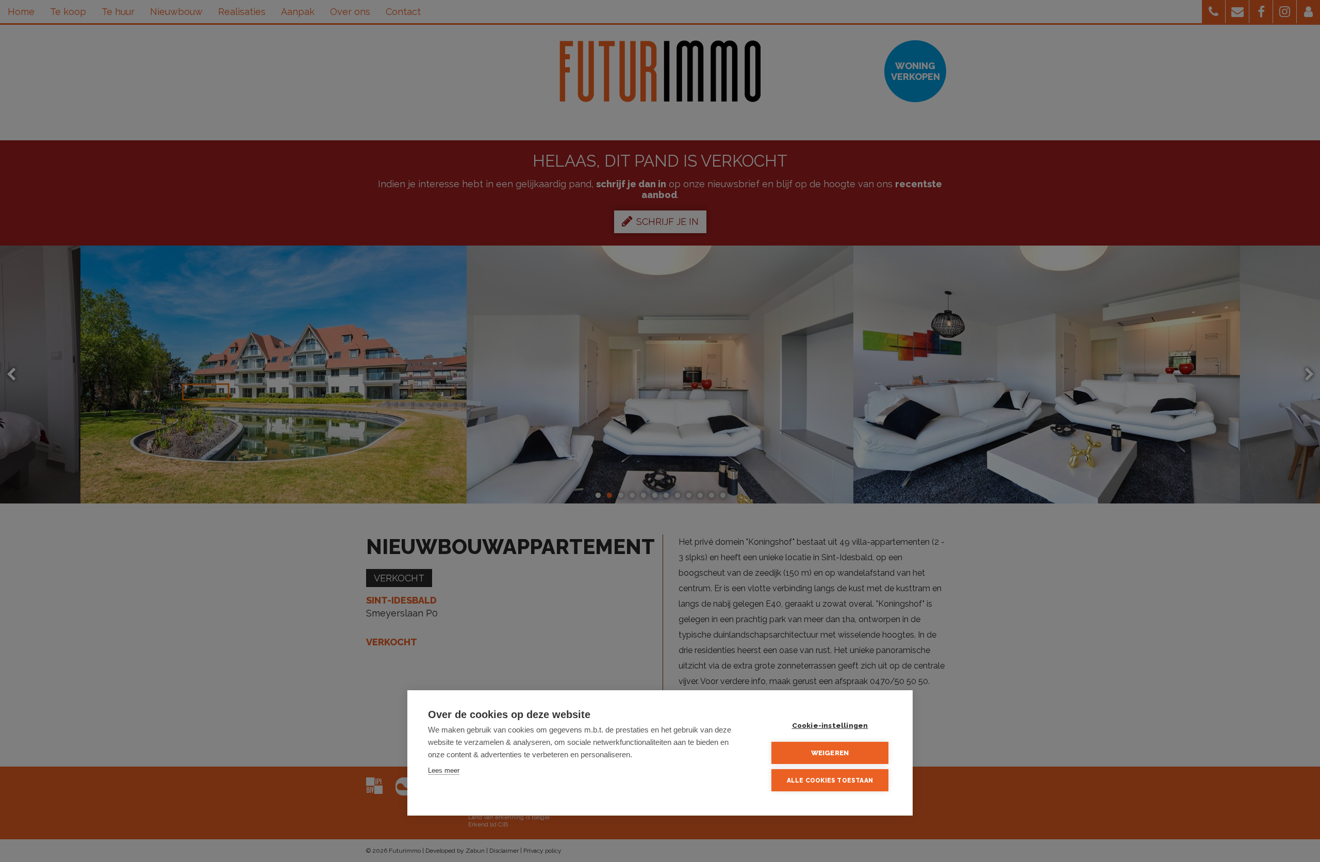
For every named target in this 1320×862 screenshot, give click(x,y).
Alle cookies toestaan (830, 780)
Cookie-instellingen (830, 725)
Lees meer (443, 770)
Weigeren (830, 753)
